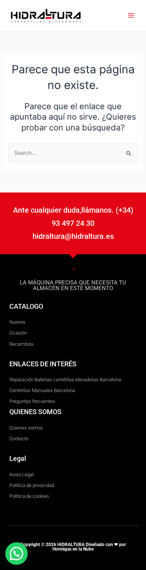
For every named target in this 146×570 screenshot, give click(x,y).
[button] (16, 553)
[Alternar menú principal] (131, 15)
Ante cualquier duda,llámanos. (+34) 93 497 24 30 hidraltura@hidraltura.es (73, 223)
